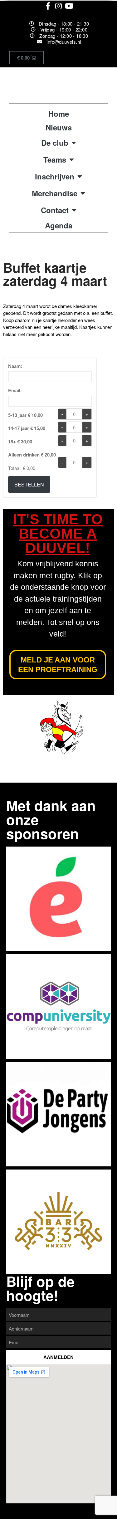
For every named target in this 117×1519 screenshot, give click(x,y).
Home (58, 113)
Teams (54, 159)
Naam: (15, 366)
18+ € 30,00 (20, 441)
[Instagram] (58, 6)
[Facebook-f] (48, 6)
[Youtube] (69, 6)
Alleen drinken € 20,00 (32, 454)
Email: (15, 390)
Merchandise (54, 193)
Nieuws (59, 127)
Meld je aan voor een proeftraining (57, 665)
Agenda (58, 225)
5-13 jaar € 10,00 (25, 415)
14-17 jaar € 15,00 (26, 428)
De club (54, 142)
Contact (55, 210)
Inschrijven (54, 176)
